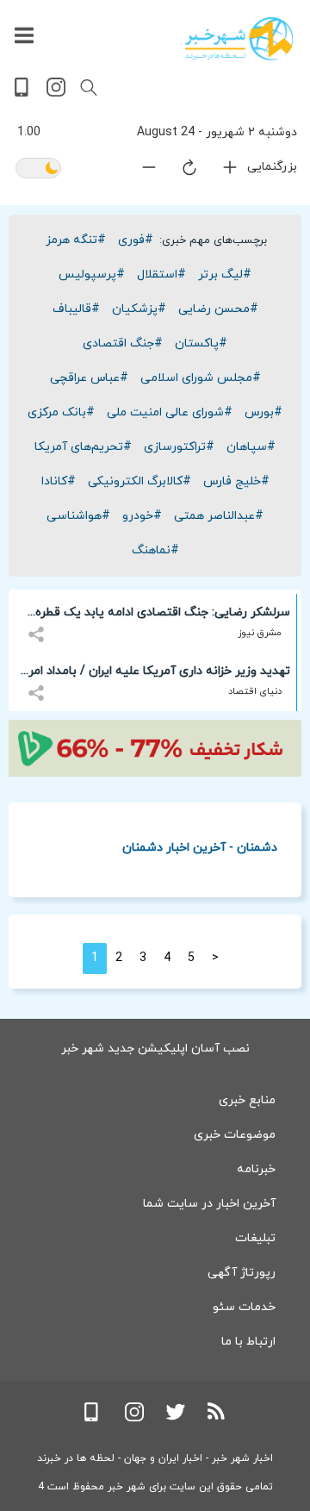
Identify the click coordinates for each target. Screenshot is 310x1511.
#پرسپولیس (92, 274)
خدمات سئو (244, 1307)
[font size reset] (179, 170)
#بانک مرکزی (61, 412)
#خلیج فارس (236, 481)
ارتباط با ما (248, 1341)
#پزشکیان (139, 309)
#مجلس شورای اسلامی (200, 378)
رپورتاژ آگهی (242, 1272)
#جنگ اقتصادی (123, 343)
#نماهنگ (155, 550)
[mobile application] (23, 93)
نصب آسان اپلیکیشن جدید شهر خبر (155, 1048)
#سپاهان (251, 447)
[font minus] (138, 171)
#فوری (135, 240)
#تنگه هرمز (76, 240)
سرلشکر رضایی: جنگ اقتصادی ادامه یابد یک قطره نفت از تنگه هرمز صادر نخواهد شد (162, 615)
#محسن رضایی (218, 309)
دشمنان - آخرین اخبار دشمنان (199, 847)
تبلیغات (255, 1238)
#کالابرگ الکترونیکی (139, 481)
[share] (38, 624)
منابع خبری (247, 1100)
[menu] (24, 36)
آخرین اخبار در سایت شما (209, 1204)
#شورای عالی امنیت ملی (169, 412)
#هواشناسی (78, 516)
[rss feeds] (217, 1418)
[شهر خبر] (239, 38)
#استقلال (161, 274)
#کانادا (58, 481)
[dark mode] (38, 169)
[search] (88, 88)
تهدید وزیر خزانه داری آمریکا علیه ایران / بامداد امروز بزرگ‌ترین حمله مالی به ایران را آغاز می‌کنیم (153, 674)
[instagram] (55, 93)
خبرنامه (256, 1169)
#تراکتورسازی (179, 447)
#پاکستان (201, 343)
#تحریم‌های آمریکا (83, 447)
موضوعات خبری (235, 1135)
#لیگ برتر (224, 274)
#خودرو (142, 516)
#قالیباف (76, 309)
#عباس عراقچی (89, 378)
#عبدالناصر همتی (219, 516)
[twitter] (175, 1418)
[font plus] (219, 171)
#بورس (263, 412)
